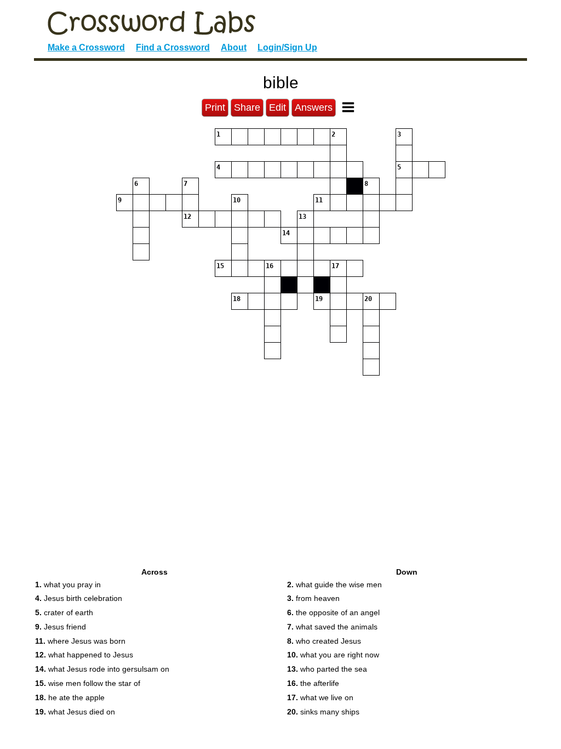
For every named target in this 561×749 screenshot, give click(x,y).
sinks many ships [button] (323, 711)
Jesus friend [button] (60, 626)
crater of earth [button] (64, 612)
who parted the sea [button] (327, 669)
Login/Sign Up (287, 47)
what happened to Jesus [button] (84, 654)
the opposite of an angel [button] (333, 612)
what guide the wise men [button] (334, 584)
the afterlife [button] (313, 683)
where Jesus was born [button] (80, 641)
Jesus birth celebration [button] (78, 598)
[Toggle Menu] (348, 107)
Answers (314, 107)
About (234, 47)
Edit (277, 107)
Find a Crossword (173, 47)
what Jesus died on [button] (75, 711)
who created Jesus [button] (324, 641)
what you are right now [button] (333, 654)
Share (247, 107)
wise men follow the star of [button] (87, 683)
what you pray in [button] (68, 584)
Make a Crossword (86, 47)
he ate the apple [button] (70, 697)
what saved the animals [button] (332, 626)
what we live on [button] (320, 697)
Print (215, 107)
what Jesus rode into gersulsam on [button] (102, 669)
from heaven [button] (313, 598)
